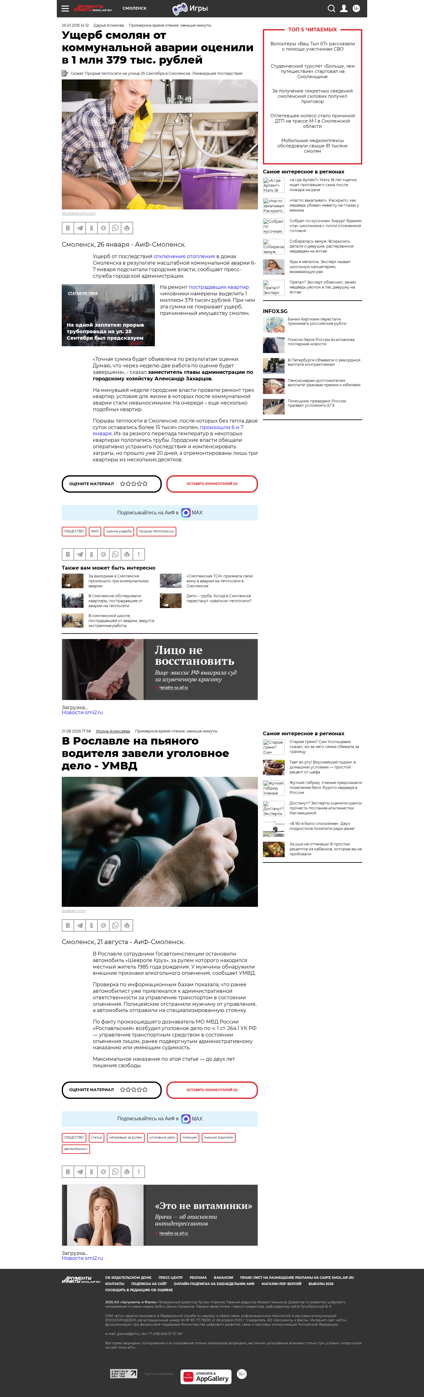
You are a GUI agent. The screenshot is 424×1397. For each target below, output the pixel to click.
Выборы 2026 (321, 1284)
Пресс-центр (171, 1278)
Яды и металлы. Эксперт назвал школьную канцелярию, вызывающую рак (320, 266)
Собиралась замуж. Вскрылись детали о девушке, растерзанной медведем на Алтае (322, 246)
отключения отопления (184, 256)
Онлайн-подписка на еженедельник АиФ (214, 1284)
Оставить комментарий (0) (212, 484)
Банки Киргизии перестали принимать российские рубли (317, 321)
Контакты (114, 1284)
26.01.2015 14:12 (75, 25)
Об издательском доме (128, 1278)
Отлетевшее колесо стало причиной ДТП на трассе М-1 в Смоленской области (312, 121)
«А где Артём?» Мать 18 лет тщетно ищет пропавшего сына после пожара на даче (323, 184)
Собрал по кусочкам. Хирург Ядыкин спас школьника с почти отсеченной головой (326, 225)
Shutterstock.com (79, 213)
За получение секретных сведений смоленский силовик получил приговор (312, 96)
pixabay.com (74, 910)
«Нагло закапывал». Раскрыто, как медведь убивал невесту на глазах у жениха (324, 205)
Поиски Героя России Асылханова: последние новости (321, 342)
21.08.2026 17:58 (76, 731)
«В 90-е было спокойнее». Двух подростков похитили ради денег (322, 826)
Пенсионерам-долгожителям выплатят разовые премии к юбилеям (324, 382)
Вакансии (223, 1278)
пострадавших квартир (219, 287)
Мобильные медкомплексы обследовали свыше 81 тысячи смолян (312, 146)
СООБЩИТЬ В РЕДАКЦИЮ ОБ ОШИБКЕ (139, 1290)
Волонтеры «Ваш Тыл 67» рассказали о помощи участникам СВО (312, 46)
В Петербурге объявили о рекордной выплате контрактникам (324, 362)
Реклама (198, 1278)
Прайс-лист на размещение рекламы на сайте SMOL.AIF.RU (297, 1278)
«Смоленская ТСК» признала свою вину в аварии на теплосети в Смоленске (220, 581)
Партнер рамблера (159, 1374)
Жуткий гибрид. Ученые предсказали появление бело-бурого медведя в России (326, 787)
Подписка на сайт (149, 1284)
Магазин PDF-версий (281, 1284)
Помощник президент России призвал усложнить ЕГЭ (317, 403)
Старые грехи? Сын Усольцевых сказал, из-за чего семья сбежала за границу (324, 746)
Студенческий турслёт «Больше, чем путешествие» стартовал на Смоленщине (313, 71)
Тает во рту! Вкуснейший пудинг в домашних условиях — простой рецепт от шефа (323, 767)
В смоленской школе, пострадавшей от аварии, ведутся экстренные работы (121, 620)
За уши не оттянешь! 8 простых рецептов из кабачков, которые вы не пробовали (326, 849)
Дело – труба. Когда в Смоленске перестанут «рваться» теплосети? (219, 598)
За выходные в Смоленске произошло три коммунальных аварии (118, 581)
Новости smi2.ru (82, 712)
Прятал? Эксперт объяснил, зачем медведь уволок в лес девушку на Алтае (323, 287)
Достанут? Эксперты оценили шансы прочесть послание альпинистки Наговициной (326, 808)
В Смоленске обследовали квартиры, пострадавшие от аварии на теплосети (115, 600)
